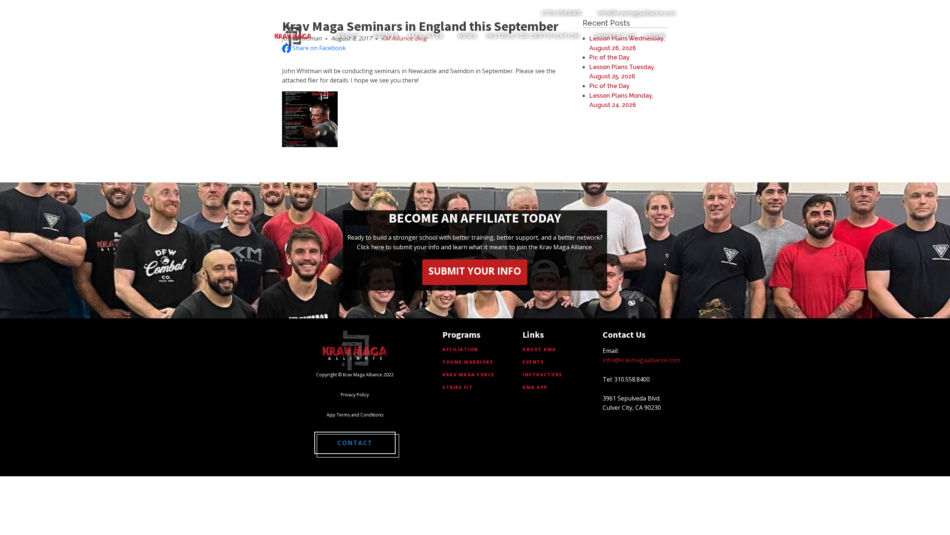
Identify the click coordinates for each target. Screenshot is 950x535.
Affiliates (425, 36)
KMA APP (535, 387)
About (348, 36)
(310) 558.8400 (562, 13)
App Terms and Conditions (355, 415)
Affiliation (460, 349)
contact (355, 443)
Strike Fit (457, 387)
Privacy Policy (355, 395)
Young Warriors (467, 362)
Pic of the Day (609, 57)
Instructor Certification (533, 36)
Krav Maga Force (468, 375)
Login (655, 36)
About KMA (539, 349)
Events (386, 36)
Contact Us (615, 36)
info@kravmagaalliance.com (636, 13)
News (467, 36)
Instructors (542, 375)
